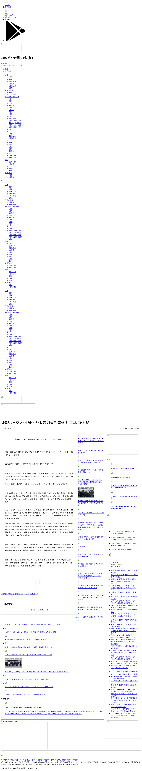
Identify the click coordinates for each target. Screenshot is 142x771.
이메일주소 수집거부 (29, 760)
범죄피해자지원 (15, 121)
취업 (10, 175)
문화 (6, 131)
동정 (10, 166)
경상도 (11, 105)
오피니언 (12, 162)
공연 (10, 144)
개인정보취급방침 (14, 760)
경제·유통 (12, 86)
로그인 (7, 5)
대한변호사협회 (15, 125)
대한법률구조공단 (15, 127)
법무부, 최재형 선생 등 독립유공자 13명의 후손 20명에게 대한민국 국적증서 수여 (124, 581)
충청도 (11, 103)
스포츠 (11, 140)
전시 (10, 147)
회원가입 (8, 7)
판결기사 (12, 157)
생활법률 (12, 155)
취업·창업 (8, 173)
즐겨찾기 (8, 3)
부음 (10, 171)
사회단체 (8, 116)
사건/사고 (12, 84)
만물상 (11, 92)
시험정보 (12, 177)
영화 (10, 149)
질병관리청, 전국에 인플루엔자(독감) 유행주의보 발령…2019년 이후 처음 (123, 652)
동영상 (11, 151)
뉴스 (6, 75)
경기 (10, 101)
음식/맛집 (12, 136)
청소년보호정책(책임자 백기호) (66, 760)
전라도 (11, 107)
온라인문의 (50, 760)
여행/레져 (12, 138)
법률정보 (8, 153)
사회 (10, 79)
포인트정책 (41, 760)
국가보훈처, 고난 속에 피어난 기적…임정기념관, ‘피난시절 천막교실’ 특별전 (123, 642)
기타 (10, 129)
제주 (10, 112)
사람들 (11, 164)
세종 (10, 114)
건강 (10, 134)
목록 (76, 617)
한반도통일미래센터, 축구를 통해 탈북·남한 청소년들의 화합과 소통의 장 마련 (124, 631)
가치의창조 (9, 90)
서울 (10, 99)
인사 (10, 168)
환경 (10, 88)
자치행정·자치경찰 (12, 97)
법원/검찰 (12, 81)
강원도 (11, 110)
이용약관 (4, 760)
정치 (10, 77)
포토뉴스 (12, 94)
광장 (6, 160)
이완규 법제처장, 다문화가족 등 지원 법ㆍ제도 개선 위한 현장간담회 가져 (123, 588)
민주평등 (12, 118)
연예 (10, 142)
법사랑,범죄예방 (15, 123)
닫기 (2, 181)
